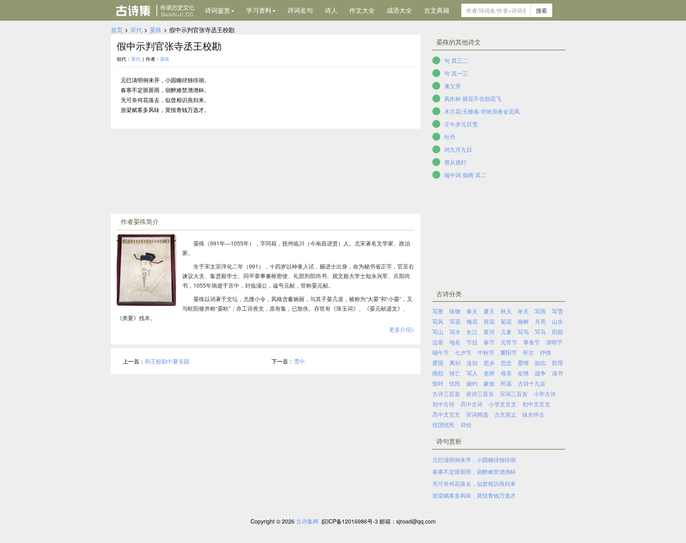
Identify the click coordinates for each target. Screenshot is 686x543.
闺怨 (437, 373)
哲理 (557, 363)
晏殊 (156, 29)
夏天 (489, 311)
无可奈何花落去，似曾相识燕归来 (474, 483)
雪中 (299, 361)
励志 (540, 363)
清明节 (554, 342)
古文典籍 (436, 10)
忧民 (455, 383)
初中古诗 (443, 404)
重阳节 (508, 352)
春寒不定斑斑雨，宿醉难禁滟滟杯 (474, 471)
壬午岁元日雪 (461, 124)
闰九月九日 (458, 149)
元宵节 (509, 342)
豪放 (489, 383)
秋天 (506, 311)
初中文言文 (536, 404)
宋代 (136, 29)
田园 (557, 332)
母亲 (506, 373)
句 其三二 (456, 60)
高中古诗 (472, 404)
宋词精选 (477, 414)
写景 (437, 311)
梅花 (472, 321)
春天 (472, 311)
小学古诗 (545, 394)
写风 (437, 321)
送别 (472, 363)
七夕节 (463, 352)
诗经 (466, 425)
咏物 (455, 311)
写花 (455, 321)
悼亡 (455, 373)
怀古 (528, 352)
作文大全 (362, 10)
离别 (455, 363)
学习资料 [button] (259, 10)
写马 (540, 332)
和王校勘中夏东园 (167, 361)
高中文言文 (446, 414)
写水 (455, 332)
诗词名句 (300, 10)
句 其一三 (456, 73)
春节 (489, 342)
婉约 (472, 383)
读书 (557, 373)
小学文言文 (502, 404)
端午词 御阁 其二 (465, 175)
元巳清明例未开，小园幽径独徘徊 (474, 460)
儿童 (506, 332)
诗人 (331, 10)
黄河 (489, 332)
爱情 (523, 363)
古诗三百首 (446, 394)
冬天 (523, 311)
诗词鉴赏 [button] (217, 10)
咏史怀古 (533, 414)
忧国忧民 (443, 425)
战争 (540, 373)
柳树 (523, 321)
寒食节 (531, 342)
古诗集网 (307, 521)
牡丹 (449, 137)
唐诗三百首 (480, 394)
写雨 (540, 311)
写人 (472, 373)
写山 (437, 332)
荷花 (489, 321)
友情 (523, 373)
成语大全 (399, 10)
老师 (489, 373)
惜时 (437, 383)
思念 (506, 363)
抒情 (545, 352)
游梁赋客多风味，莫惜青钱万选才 (474, 495)
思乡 (489, 363)
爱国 (437, 363)
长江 (472, 332)
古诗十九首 (531, 383)
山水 (557, 321)
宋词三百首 (514, 394)
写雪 (557, 311)
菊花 (506, 321)
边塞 (437, 342)
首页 (117, 29)
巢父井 (452, 86)
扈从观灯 (455, 162)
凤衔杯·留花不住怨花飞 (472, 98)
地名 (455, 342)
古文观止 (505, 414)
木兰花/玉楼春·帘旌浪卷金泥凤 (482, 111)
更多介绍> (401, 329)
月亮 (540, 321)
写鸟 (523, 332)
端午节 (440, 352)
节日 (472, 342)
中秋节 (486, 352)
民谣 (506, 383)
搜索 (541, 10)
